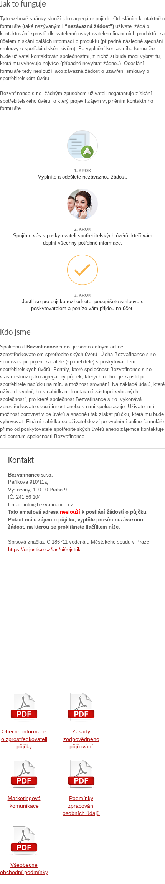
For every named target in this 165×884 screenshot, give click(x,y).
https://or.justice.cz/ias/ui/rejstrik (44, 549)
